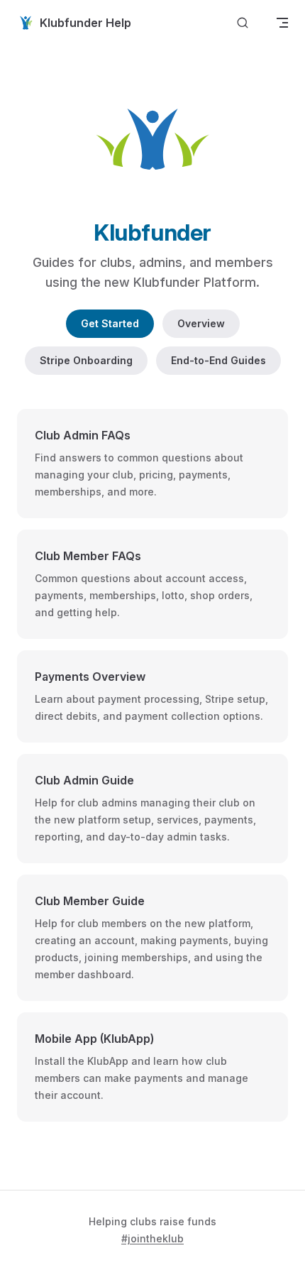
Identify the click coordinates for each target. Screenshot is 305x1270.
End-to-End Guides (218, 360)
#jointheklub (152, 1238)
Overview (201, 323)
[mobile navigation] (282, 22)
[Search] (243, 23)
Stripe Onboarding (86, 360)
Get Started (110, 323)
